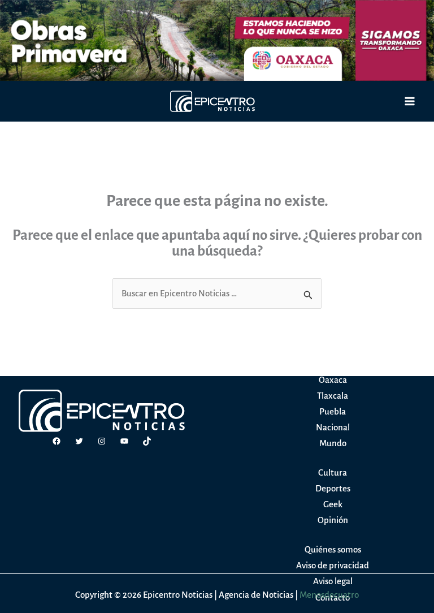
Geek (332, 504)
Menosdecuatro (329, 594)
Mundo (332, 443)
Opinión (333, 520)
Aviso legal (333, 581)
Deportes (332, 488)
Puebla (332, 411)
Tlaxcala (332, 395)
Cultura (332, 472)
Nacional (333, 427)
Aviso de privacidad (332, 565)
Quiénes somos (333, 549)
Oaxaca (333, 380)
